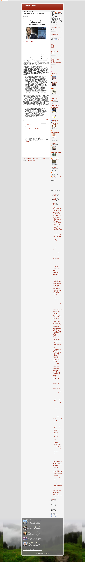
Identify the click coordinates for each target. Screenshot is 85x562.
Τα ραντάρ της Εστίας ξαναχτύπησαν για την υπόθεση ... (57, 376)
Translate (58, 39)
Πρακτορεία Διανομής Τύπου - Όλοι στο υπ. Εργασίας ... (57, 447)
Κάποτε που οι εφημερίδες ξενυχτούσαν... (57, 216)
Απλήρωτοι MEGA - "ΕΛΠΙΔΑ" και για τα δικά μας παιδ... (57, 281)
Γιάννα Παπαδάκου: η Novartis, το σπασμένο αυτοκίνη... (57, 439)
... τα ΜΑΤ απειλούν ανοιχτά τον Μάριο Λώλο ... (34, 526)
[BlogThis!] (42, 123)
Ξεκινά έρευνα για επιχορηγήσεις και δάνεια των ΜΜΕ (57, 349)
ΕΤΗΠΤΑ (52, 52)
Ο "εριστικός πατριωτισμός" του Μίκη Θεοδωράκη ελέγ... (57, 427)
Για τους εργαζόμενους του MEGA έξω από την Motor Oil (57, 389)
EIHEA (52, 66)
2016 (53, 500)
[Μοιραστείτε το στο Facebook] (44, 123)
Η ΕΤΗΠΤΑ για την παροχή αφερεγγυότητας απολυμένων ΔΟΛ (57, 392)
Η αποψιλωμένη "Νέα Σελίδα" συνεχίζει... (56, 264)
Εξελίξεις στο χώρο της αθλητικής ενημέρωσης (57, 296)
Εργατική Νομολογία (54, 33)
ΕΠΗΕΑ (52, 46)
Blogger (47, 553)
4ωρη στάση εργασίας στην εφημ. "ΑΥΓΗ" (57, 493)
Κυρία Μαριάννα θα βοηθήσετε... (56, 369)
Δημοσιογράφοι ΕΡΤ (55, 132)
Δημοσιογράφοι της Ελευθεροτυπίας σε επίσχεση (55, 167)
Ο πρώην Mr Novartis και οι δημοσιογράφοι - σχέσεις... (57, 486)
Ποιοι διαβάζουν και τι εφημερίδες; (56, 381)
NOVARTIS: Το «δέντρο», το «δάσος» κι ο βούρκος (57, 461)
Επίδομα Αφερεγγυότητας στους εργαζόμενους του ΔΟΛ (57, 421)
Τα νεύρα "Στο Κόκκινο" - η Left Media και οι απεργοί (57, 464)
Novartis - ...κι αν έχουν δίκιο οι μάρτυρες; (57, 404)
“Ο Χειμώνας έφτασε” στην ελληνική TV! (57, 436)
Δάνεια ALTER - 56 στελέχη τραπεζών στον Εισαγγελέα (57, 397)
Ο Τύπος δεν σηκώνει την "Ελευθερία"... (57, 284)
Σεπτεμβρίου (55, 198)
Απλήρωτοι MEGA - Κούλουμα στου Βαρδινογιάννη (56, 354)
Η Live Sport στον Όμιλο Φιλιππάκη (57, 211)
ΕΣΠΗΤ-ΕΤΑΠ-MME (54, 51)
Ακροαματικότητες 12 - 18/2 (57, 275)
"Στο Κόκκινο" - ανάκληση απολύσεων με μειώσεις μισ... (57, 424)
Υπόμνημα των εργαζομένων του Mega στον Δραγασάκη (57, 237)
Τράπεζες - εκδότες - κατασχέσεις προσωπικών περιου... (57, 250)
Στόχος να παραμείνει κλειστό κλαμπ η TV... (56, 256)
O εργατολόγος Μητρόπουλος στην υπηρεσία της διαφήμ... (57, 451)
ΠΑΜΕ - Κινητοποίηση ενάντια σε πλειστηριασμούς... (56, 319)
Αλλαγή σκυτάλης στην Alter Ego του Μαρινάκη (57, 291)
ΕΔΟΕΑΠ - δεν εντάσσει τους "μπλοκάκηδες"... (57, 311)
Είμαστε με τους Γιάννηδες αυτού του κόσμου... (57, 357)
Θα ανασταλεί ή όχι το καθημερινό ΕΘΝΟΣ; (56, 289)
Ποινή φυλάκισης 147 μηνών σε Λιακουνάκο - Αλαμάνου (57, 234)
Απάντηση (27, 134)
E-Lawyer (53, 100)
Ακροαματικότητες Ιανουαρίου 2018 (56, 326)
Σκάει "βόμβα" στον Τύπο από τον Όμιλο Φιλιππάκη (57, 229)
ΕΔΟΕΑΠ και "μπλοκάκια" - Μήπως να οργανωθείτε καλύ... (57, 301)
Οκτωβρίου (55, 196)
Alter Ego (31, 124)
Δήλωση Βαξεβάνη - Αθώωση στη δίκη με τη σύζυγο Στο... (57, 240)
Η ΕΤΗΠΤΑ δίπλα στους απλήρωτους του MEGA (57, 303)
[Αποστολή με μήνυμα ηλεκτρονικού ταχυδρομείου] (41, 123)
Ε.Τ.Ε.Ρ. (52, 44)
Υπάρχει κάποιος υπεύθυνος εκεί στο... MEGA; (57, 432)
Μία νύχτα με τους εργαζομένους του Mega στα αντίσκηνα (57, 409)
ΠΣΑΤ (52, 58)
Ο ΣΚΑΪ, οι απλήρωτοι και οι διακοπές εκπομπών (57, 477)
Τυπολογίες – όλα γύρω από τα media (56, 95)
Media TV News (55, 98)
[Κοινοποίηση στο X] (43, 123)
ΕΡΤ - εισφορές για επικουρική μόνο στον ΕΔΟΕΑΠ (57, 286)
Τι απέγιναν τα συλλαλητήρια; (55, 270)
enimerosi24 (47, 119)
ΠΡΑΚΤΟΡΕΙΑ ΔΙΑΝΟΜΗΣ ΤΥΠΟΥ (56, 57)
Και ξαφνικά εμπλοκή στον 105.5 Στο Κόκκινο (57, 406)
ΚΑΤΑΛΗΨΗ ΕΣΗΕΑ (55, 105)
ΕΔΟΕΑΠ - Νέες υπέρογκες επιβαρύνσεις (57, 232)
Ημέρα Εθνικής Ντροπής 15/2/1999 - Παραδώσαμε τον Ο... (57, 400)
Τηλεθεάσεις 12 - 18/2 (56, 274)
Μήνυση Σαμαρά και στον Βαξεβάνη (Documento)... (57, 266)
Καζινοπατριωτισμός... (56, 292)
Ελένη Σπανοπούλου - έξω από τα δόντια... (57, 220)
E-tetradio (54, 71)
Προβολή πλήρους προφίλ (55, 27)
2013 (53, 504)
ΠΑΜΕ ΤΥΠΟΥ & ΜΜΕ (54, 54)
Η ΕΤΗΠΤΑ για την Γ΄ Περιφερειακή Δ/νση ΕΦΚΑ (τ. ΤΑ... (57, 379)
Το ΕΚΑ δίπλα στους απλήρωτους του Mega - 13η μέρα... (57, 429)
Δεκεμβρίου (55, 194)
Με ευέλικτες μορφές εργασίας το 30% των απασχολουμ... (56, 384)
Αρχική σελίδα (35, 158)
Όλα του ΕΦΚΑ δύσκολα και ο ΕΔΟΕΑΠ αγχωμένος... (57, 222)
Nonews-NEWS (54, 82)
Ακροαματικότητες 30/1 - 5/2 (57, 470)
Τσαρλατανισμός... (56, 465)
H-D (53, 88)
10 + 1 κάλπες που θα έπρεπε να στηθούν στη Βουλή (57, 316)
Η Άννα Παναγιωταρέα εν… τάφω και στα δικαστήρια (57, 394)
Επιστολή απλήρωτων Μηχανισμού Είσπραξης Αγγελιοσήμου (57, 342)
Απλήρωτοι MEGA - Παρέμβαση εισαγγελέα (57, 444)
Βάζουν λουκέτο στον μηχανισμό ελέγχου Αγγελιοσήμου (56, 373)
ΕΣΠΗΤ (52, 50)
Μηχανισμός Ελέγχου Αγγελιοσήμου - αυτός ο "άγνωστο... (57, 324)
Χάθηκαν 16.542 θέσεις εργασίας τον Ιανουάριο (57, 344)
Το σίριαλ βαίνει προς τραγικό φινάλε (56, 371)
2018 (53, 193)
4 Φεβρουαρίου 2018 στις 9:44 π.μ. (34, 128)
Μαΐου (54, 203)
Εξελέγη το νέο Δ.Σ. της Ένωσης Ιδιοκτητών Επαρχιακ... (56, 414)
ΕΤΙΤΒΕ (52, 53)
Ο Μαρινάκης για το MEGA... (57, 448)
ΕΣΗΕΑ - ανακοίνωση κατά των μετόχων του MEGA (57, 490)
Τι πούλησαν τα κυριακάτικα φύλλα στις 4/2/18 (57, 475)
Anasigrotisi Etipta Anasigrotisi (54, 514)
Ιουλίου (54, 200)
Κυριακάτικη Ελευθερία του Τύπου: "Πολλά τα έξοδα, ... (57, 262)
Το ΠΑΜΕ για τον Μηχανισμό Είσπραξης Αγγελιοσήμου (57, 309)
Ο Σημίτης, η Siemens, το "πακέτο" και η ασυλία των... (57, 346)
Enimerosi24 (54, 73)
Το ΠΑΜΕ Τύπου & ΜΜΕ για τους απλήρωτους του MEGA (57, 332)
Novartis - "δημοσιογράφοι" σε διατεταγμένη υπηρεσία (57, 473)
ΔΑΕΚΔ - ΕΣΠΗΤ (55, 120)
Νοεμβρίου (55, 195)
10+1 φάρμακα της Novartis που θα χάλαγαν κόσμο (57, 352)
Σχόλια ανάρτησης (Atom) (31, 160)
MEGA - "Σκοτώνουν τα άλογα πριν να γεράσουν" (57, 254)
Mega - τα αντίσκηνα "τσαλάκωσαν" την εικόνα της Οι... (57, 495)
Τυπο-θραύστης (55, 107)
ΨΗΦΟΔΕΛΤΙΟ (53, 30)
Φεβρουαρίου (55, 207)
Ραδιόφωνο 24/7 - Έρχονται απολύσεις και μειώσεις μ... (57, 245)
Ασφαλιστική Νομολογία (55, 34)
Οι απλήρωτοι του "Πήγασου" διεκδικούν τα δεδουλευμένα (57, 213)
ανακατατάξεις (28, 124)
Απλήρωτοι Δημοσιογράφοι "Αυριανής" (55, 143)
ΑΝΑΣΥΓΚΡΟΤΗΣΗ (59, 12)
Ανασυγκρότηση (30, 6)
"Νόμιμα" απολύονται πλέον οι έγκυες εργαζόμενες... (57, 305)
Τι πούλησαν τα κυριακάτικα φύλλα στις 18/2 (57, 277)
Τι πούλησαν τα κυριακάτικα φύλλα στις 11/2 (57, 363)
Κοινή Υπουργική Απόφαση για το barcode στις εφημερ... (57, 224)
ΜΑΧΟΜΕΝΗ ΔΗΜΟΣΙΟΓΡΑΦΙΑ (55, 123)
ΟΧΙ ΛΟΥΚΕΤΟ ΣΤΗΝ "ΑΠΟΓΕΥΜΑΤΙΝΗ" (55, 159)
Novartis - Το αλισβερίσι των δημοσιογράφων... (57, 307)
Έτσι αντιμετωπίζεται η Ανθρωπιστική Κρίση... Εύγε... (57, 259)
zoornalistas (54, 75)
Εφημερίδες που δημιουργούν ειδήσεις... (57, 252)
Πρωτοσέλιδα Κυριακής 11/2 (57, 471)
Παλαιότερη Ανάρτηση (44, 158)
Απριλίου (54, 204)
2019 (53, 191)
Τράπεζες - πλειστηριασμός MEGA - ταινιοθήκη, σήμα (57, 479)
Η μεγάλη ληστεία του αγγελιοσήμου (56, 314)
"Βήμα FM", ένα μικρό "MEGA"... (56, 218)
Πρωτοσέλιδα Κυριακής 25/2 (57, 279)
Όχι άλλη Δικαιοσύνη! (56, 330)
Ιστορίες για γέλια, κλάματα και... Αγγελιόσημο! (57, 359)
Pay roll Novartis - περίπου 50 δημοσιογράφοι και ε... (57, 453)
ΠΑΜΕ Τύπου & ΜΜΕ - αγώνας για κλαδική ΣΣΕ (57, 402)
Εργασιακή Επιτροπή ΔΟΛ (56, 152)
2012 (53, 505)
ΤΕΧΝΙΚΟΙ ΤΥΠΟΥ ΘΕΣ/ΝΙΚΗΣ (56, 62)
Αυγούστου (55, 199)
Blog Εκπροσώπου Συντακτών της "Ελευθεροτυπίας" (55, 173)
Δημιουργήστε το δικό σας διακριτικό (55, 516)
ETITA (52, 67)
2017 (53, 499)
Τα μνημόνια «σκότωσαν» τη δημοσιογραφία (57, 329)
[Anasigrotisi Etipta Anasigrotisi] (51, 515)
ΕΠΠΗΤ (52, 47)
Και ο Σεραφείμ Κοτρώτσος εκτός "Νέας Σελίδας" (57, 339)
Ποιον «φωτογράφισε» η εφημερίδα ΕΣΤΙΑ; (57, 416)
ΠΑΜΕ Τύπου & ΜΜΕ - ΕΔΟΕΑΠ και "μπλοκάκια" (57, 242)
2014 (53, 503)
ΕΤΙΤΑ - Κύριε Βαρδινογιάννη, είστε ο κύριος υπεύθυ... (57, 442)
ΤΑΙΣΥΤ (52, 61)
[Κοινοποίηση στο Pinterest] (45, 123)
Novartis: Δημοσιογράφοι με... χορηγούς (57, 457)
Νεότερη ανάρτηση (27, 158)
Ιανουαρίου (55, 497)
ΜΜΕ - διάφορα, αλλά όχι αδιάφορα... (57, 294)
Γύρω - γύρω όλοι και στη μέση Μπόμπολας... (57, 247)
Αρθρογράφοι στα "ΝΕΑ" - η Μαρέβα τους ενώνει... (57, 418)
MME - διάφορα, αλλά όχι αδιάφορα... (57, 209)
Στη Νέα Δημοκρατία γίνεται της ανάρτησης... (57, 467)
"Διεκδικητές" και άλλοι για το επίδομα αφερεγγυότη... (57, 411)
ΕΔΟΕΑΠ (52, 45)
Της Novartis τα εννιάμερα (57, 230)
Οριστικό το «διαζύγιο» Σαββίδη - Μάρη (56, 298)
